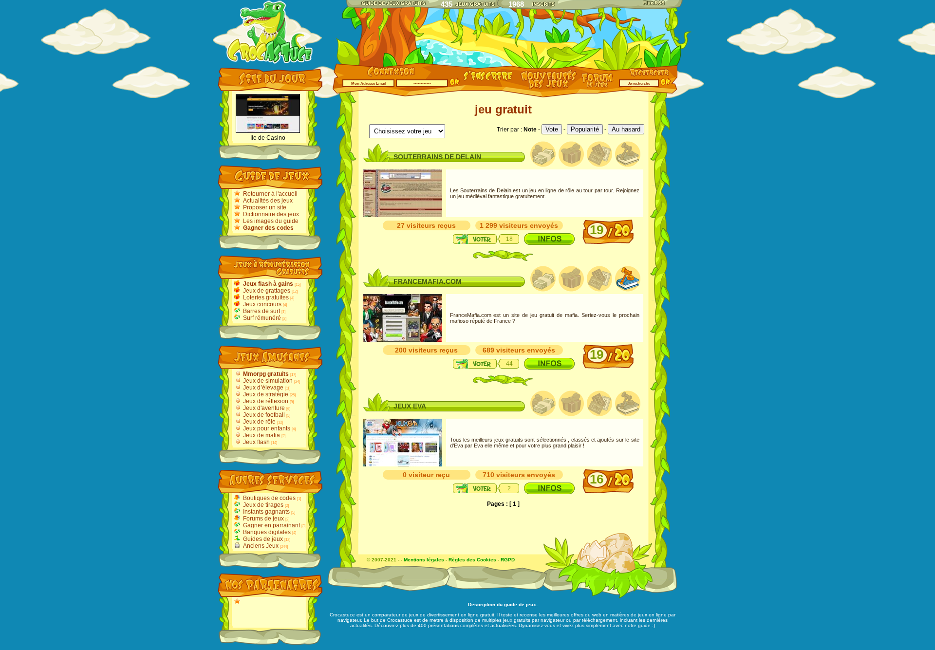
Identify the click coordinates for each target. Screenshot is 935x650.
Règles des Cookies (472, 559)
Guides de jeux (263, 539)
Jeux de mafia (261, 435)
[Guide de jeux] (393, 2)
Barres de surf (261, 311)
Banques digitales (267, 532)
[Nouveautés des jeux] (546, 88)
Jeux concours (262, 304)
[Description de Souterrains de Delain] (549, 239)
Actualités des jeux (268, 200)
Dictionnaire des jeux (271, 214)
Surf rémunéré (262, 318)
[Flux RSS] (654, 3)
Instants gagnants (266, 511)
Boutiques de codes (269, 498)
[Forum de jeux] (598, 85)
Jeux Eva (409, 406)
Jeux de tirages (263, 504)
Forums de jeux (263, 518)
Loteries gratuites (266, 297)
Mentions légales (424, 559)
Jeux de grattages (266, 290)
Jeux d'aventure (264, 408)
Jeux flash (256, 442)
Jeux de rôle (259, 421)
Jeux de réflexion (265, 401)
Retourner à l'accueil (270, 193)
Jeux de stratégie (265, 394)
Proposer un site (264, 207)
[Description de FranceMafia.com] (549, 364)
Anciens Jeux (261, 545)
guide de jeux (520, 604)
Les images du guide (271, 221)
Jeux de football (264, 414)
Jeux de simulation (268, 380)
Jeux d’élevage (263, 387)
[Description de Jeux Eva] (549, 488)
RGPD (508, 559)
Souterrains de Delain (437, 157)
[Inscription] (488, 81)
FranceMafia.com (427, 281)
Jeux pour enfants (266, 428)
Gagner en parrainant (271, 525)
